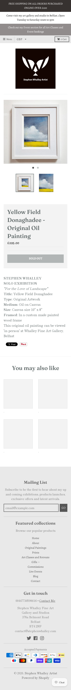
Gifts (34, 562)
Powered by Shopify (35, 678)
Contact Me (47, 601)
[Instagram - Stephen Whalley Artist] (42, 638)
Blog (35, 576)
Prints (35, 552)
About (35, 543)
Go (64, 508)
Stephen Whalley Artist (41, 673)
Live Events (35, 571)
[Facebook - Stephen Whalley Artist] (35, 638)
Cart (64, 39)
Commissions (36, 567)
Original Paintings (35, 548)
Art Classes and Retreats (35, 557)
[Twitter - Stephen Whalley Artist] (29, 638)
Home (35, 538)
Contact (35, 581)
